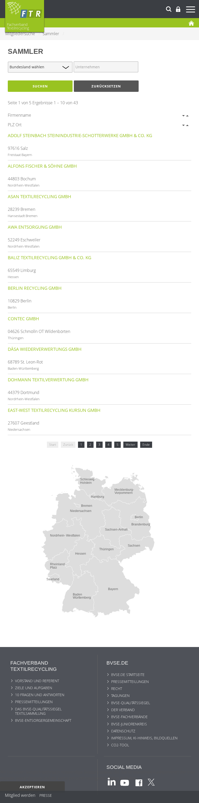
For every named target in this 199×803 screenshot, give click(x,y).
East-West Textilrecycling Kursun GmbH (54, 410)
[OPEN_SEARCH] (168, 8)
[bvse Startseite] (191, 22)
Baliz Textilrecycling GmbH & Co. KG (49, 258)
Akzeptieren (32, 787)
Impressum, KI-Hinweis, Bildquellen (144, 737)
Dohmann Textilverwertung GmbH (48, 380)
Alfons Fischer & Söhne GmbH (42, 166)
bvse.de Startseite (128, 674)
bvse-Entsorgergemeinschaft (43, 720)
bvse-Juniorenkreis (129, 724)
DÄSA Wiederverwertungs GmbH (45, 349)
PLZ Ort (15, 125)
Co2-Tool (120, 744)
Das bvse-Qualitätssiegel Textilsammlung (38, 711)
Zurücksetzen (106, 86)
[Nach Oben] (191, 797)
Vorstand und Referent (37, 680)
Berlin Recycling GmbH (35, 288)
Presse (45, 796)
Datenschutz (123, 730)
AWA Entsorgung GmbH (35, 227)
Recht (116, 688)
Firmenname (19, 115)
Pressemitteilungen (34, 701)
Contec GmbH (23, 319)
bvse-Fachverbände (129, 716)
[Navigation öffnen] (191, 10)
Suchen (40, 86)
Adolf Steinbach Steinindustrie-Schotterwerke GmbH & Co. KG (80, 135)
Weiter (130, 445)
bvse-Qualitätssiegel (130, 702)
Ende (146, 445)
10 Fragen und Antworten (39, 694)
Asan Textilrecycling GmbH (39, 196)
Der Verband (123, 709)
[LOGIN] (178, 9)
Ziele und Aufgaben (33, 687)
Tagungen (120, 695)
